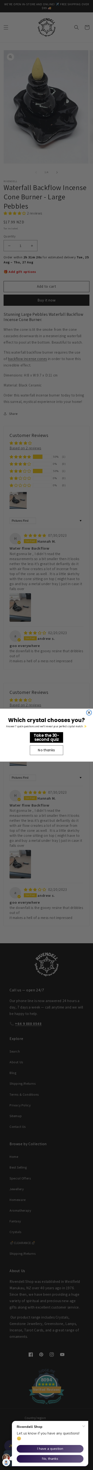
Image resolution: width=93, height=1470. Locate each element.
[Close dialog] (89, 712)
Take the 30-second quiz (46, 737)
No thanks (46, 750)
